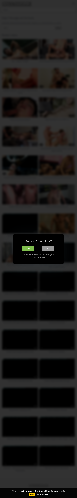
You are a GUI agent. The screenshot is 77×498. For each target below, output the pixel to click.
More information (42, 494)
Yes (28, 248)
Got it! (32, 494)
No (48, 248)
